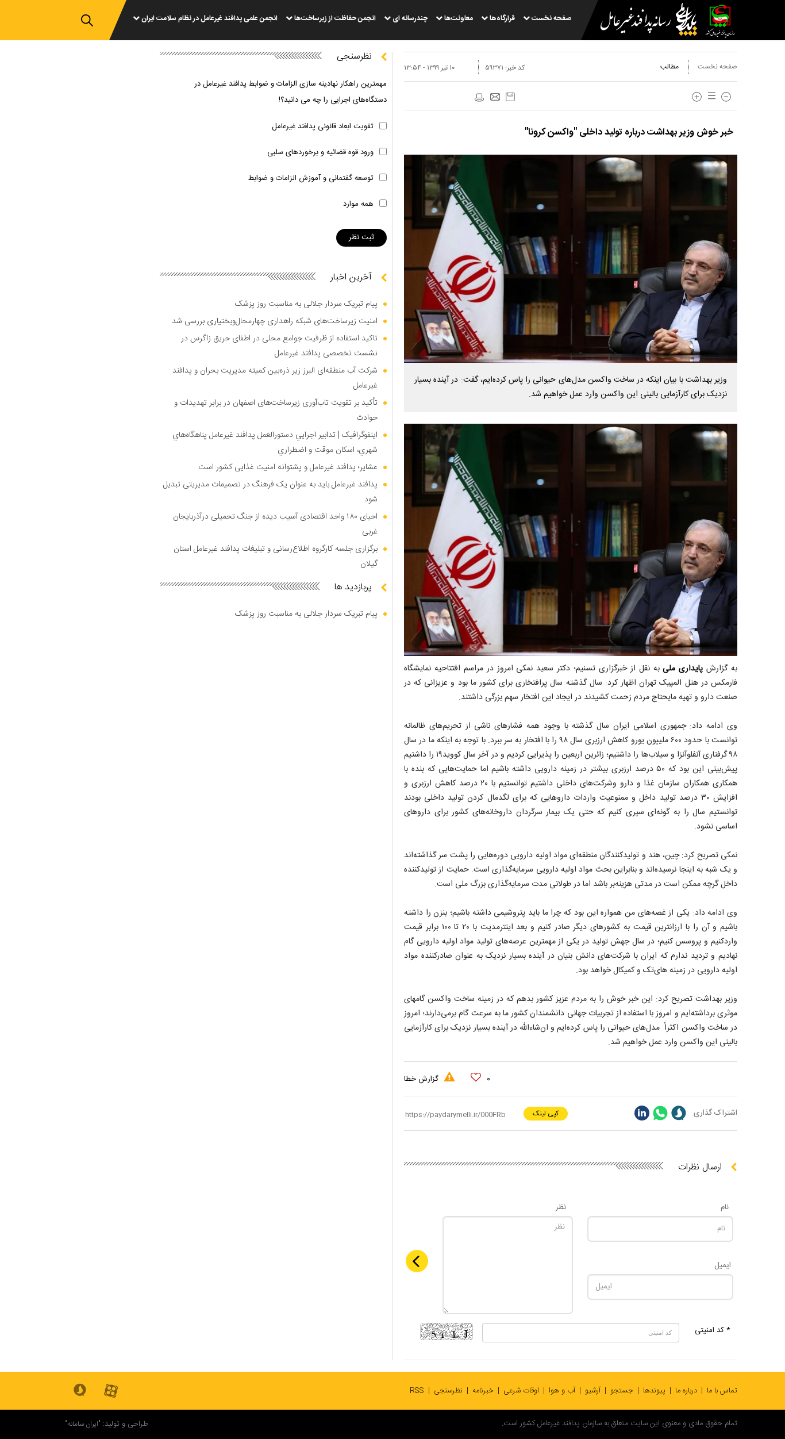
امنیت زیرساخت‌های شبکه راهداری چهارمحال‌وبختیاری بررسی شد (275, 321)
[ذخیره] (510, 97)
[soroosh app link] (80, 1390)
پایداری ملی (684, 669)
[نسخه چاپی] (479, 97)
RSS (417, 1390)
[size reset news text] (710, 97)
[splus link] (678, 1113)
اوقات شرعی (521, 1390)
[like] (476, 1077)
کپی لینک (546, 1113)
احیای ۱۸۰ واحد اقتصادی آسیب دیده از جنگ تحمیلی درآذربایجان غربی (275, 524)
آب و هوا (562, 1390)
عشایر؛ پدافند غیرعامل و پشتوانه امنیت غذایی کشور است (288, 467)
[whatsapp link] (660, 1113)
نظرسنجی (448, 1390)
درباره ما (686, 1390)
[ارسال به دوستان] (495, 97)
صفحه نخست (717, 66)
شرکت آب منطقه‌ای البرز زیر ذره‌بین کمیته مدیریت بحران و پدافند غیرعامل (275, 378)
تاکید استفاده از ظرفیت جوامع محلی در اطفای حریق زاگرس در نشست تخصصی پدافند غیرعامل (279, 346)
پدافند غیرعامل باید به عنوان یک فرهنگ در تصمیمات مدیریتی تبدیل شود (270, 492)
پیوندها (654, 1390)
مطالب (669, 66)
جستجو (621, 1390)
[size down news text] (726, 97)
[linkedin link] (641, 1113)
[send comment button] (417, 1261)
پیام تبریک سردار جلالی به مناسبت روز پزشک (306, 304)
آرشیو (593, 1390)
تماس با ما (722, 1390)
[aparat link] (111, 1391)
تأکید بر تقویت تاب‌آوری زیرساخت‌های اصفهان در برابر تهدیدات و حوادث (276, 410)
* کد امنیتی (712, 1330)
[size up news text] (697, 97)
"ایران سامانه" (83, 1424)
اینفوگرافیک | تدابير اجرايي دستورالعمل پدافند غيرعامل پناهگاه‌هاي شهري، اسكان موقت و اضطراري (275, 442)
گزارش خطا (422, 1079)
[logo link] (642, 21)
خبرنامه (483, 1390)
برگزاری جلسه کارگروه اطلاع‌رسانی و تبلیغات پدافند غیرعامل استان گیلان (276, 556)
